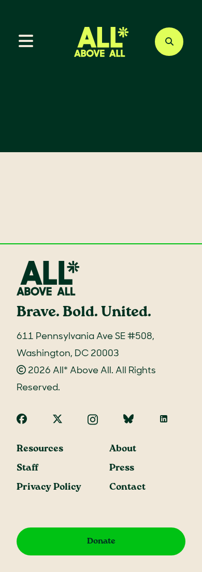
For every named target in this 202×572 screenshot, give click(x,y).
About (122, 449)
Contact (127, 487)
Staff (27, 468)
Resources (40, 449)
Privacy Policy (49, 487)
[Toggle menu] (22, 42)
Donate (101, 541)
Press (121, 468)
